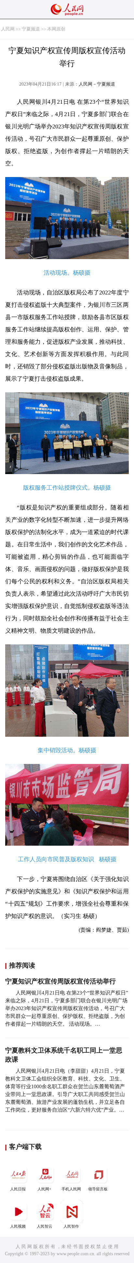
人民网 (8, 29)
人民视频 (18, 1226)
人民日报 (18, 1189)
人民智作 (71, 1226)
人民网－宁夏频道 (97, 84)
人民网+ (44, 1189)
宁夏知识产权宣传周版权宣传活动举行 (60, 981)
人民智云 (44, 1226)
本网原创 (56, 29)
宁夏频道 (31, 29)
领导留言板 (98, 1189)
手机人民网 (71, 1189)
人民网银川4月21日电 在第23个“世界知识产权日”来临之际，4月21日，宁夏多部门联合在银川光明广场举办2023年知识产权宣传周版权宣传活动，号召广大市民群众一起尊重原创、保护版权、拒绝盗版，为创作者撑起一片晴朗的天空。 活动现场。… (66, 1008)
